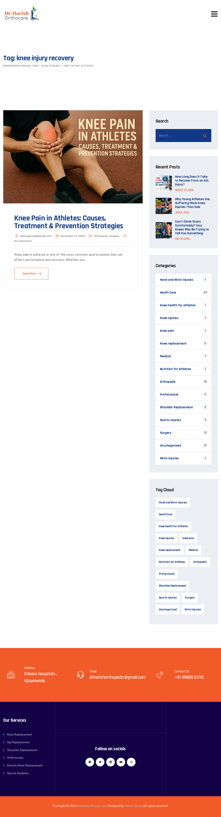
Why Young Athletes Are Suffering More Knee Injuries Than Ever (192, 203)
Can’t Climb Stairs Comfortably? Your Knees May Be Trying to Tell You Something (192, 227)
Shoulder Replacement (176, 407)
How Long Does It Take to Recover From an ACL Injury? (192, 181)
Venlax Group (133, 805)
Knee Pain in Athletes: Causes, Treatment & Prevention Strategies (68, 222)
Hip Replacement (18, 742)
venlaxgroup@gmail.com (36, 236)
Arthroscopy (15, 757)
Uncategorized (170, 445)
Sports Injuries (170, 420)
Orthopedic (101, 236)
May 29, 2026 (182, 239)
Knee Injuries (169, 318)
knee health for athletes (178, 305)
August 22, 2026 (184, 190)
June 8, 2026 (182, 212)
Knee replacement (173, 343)
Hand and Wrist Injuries (176, 280)
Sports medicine (18, 773)
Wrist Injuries (169, 458)
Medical (165, 356)
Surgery (114, 236)
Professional (169, 394)
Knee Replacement (19, 734)
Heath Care (168, 292)
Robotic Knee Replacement (25, 765)
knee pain (167, 331)
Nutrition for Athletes (175, 369)
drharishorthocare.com (92, 805)
